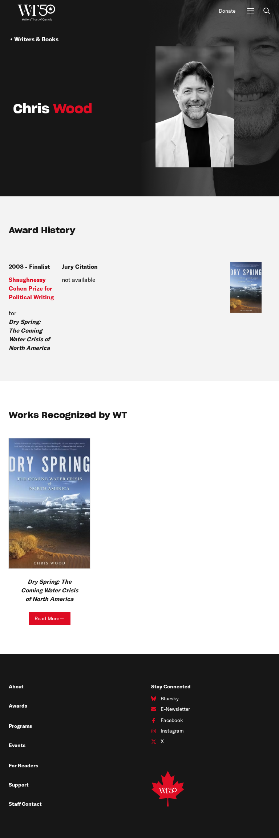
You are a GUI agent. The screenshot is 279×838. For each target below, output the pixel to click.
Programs (20, 726)
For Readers (23, 765)
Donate (227, 11)
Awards (18, 705)
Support (19, 784)
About (16, 686)
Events (17, 745)
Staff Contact (25, 804)
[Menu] (250, 10)
